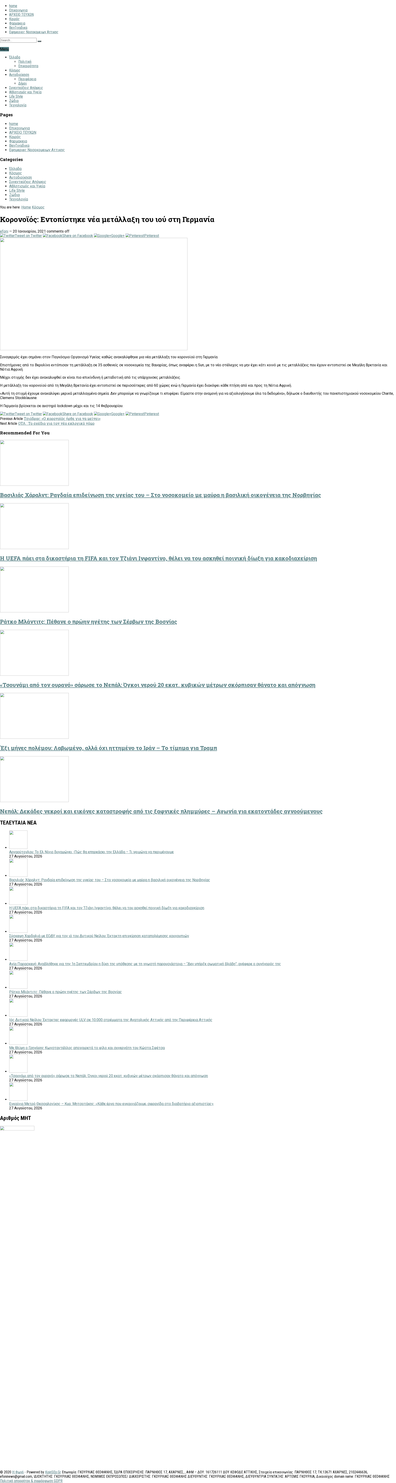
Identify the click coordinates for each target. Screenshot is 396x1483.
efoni (4, 231)
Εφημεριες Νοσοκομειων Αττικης (33, 32)
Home (26, 207)
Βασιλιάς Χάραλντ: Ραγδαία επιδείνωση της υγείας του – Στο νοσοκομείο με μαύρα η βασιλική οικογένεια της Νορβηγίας (160, 495)
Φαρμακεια (17, 23)
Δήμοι (22, 83)
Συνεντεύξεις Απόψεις (26, 88)
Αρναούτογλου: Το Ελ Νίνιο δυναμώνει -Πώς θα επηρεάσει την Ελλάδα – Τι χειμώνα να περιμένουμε (91, 852)
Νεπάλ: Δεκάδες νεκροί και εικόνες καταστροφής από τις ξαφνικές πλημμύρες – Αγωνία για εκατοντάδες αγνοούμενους (161, 811)
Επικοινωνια (18, 10)
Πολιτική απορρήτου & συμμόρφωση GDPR (31, 1481)
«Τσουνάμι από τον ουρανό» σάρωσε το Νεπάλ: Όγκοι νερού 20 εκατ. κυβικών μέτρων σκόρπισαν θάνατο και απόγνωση (157, 685)
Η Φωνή (18, 1472)
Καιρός (14, 19)
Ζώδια (14, 101)
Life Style (16, 96)
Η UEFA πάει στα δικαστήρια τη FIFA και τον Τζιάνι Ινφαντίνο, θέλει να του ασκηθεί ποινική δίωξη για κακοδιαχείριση (158, 558)
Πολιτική (24, 61)
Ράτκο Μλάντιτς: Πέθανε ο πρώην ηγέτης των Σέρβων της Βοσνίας (88, 621)
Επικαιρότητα (28, 66)
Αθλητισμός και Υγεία (25, 92)
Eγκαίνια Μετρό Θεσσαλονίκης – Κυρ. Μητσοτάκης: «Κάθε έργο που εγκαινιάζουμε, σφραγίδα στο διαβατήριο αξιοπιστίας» (111, 1104)
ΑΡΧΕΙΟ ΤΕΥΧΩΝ (21, 14)
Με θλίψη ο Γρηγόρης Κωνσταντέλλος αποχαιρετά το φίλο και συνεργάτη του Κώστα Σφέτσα (87, 1048)
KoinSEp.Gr (53, 1472)
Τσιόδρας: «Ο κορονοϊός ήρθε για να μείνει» (62, 418)
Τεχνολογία (17, 105)
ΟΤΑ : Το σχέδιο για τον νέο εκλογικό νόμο (56, 423)
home (13, 6)
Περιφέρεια (27, 79)
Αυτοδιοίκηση (19, 74)
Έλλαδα (14, 57)
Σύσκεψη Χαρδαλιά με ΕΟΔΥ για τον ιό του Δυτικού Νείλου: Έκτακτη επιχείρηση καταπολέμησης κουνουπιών (99, 936)
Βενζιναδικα (18, 27)
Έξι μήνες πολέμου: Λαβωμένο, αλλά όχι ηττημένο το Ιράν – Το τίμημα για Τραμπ (108, 748)
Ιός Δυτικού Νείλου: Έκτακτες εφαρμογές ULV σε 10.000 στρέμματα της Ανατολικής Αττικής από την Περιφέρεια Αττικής (110, 1020)
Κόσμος (14, 70)
